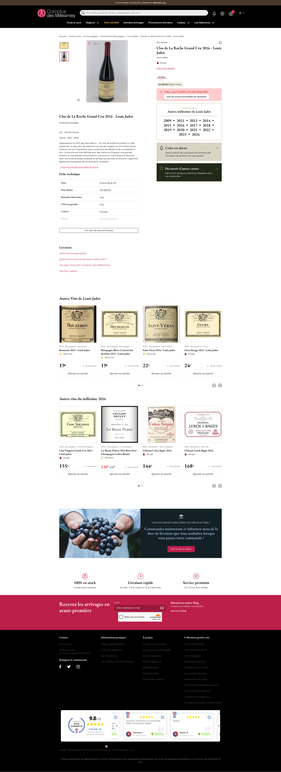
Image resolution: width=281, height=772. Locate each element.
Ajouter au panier (78, 373)
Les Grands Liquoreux (195, 673)
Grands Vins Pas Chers (195, 679)
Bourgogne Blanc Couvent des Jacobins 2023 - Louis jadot (117, 351)
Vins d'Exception (192, 655)
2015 (169, 125)
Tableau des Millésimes (112, 644)
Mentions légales (120, 750)
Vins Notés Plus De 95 (195, 650)
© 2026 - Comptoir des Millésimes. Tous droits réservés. (85, 750)
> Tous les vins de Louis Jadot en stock (78, 167)
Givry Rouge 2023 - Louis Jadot (201, 350)
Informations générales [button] (72, 253)
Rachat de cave (150, 667)
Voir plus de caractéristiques (98, 230)
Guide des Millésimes (111, 650)
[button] (84, 581)
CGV (132, 750)
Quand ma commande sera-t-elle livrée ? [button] (83, 259)
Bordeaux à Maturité (194, 661)
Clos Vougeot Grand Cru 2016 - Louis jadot (76, 452)
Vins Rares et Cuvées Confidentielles (202, 702)
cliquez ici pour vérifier (165, 746)
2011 (183, 120)
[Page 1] (138, 385)
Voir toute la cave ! (181, 548)
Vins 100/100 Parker (194, 644)
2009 (169, 120)
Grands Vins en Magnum (197, 696)
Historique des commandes (157, 650)
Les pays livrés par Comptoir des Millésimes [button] (84, 265)
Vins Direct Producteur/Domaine (201, 685)
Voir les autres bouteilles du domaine (187, 96)
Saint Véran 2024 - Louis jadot (159, 350)
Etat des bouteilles (152, 655)
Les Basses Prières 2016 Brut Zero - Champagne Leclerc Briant (119, 452)
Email (117, 602)
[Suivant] (219, 385)
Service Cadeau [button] (68, 271)
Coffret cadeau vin (152, 661)
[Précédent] (214, 385)
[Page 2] (142, 385)
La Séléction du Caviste (196, 667)
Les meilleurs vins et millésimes (117, 661)
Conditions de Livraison (155, 644)
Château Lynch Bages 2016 (198, 450)
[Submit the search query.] (83, 12)
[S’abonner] (162, 607)
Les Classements (109, 655)
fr (240, 13)
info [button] (164, 2)
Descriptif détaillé (166, 68)
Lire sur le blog (178, 610)
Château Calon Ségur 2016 (157, 450)
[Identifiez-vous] (222, 13)
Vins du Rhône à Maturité (197, 691)
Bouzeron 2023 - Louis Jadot (74, 350)
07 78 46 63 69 (66, 650)
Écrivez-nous (65, 644)
